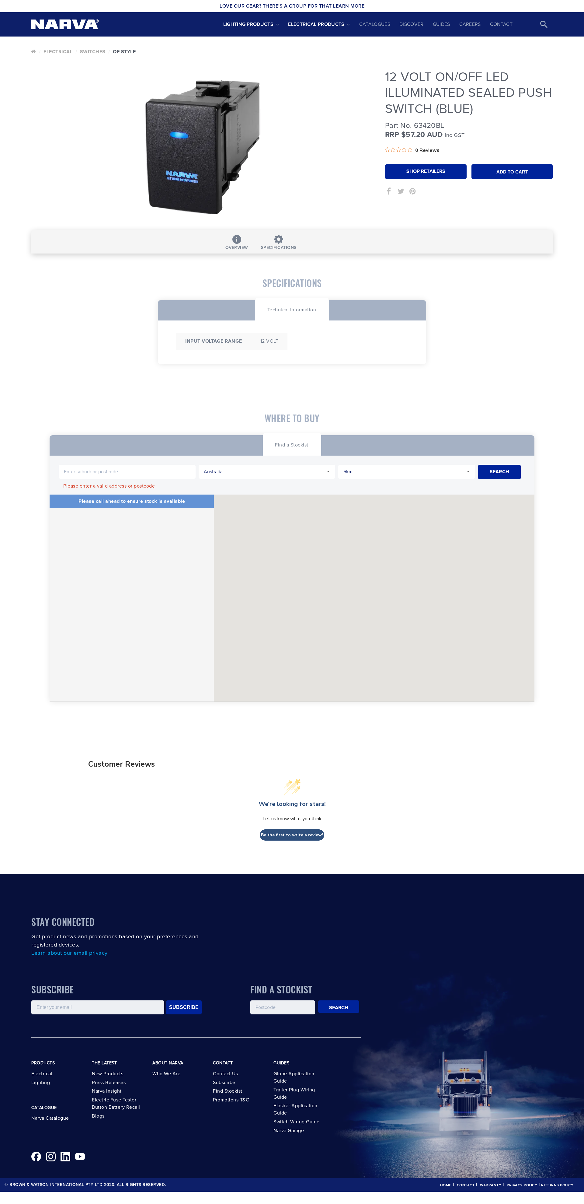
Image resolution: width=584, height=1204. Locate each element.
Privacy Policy (522, 1185)
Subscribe (224, 1082)
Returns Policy (557, 1185)
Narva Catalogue (50, 1118)
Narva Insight (107, 1091)
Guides (441, 24)
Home (445, 1185)
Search (339, 1007)
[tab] (291, 309)
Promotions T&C (231, 1099)
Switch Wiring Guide (296, 1121)
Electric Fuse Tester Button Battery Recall (116, 1103)
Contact (501, 24)
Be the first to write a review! (292, 835)
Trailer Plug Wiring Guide (294, 1093)
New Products (107, 1073)
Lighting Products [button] (248, 24)
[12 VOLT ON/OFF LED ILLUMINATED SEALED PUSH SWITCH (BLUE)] (203, 148)
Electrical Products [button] (316, 24)
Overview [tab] (236, 248)
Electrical (57, 51)
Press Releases (109, 1082)
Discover (411, 24)
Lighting (40, 1082)
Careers (470, 24)
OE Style (124, 51)
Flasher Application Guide (295, 1109)
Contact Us (225, 1073)
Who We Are (166, 1073)
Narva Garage (288, 1130)
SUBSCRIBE (184, 1007)
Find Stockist (227, 1091)
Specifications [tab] (279, 248)
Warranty (490, 1185)
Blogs (98, 1116)
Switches (93, 51)
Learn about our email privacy (69, 953)
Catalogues (374, 24)
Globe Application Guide (294, 1077)
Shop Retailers (425, 171)
